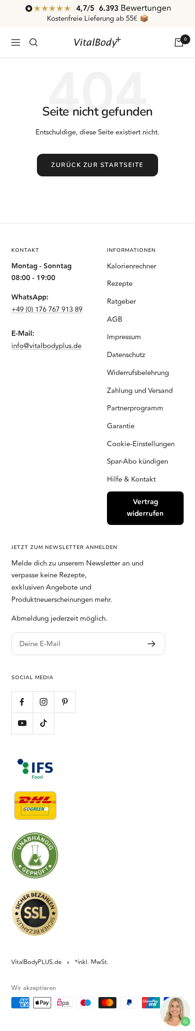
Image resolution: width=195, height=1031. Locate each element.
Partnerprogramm (135, 408)
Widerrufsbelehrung (138, 372)
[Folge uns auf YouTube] (22, 723)
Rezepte (120, 283)
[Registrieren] (152, 643)
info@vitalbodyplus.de (46, 346)
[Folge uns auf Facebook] (22, 702)
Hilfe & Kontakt (131, 479)
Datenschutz (126, 354)
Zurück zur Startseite (97, 165)
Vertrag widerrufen (145, 508)
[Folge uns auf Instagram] (43, 702)
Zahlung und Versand (140, 390)
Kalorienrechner (131, 266)
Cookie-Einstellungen (141, 444)
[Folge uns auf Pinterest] (64, 702)
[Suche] (33, 42)
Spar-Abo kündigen (137, 461)
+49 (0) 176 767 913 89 (46, 309)
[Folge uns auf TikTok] (43, 723)
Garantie (120, 426)
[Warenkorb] (179, 42)
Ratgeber (121, 301)
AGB (114, 319)
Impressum (124, 337)
